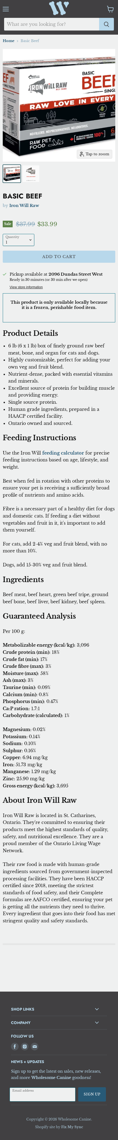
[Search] (106, 24)
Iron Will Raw (24, 205)
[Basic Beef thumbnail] (12, 173)
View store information (26, 287)
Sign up (92, 1094)
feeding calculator (63, 453)
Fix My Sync (72, 1127)
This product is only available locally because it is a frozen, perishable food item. (59, 305)
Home (9, 41)
